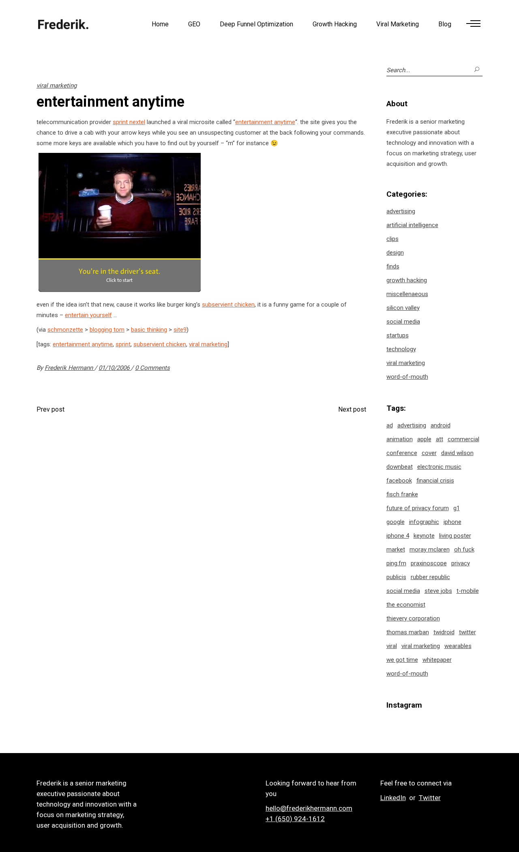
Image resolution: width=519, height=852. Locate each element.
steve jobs (438, 590)
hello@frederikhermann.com (309, 808)
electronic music (439, 466)
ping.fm (396, 563)
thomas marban (407, 632)
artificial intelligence (412, 225)
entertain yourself (88, 315)
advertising (400, 211)
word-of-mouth (407, 376)
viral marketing (56, 85)
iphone (452, 522)
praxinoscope (429, 563)
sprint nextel (129, 122)
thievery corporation (413, 618)
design (395, 252)
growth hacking (406, 280)
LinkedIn (393, 798)
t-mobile (468, 590)
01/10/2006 (115, 367)
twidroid (444, 632)
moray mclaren (430, 549)
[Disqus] (201, 528)
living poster (455, 535)
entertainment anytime (265, 122)
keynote (424, 535)
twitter (467, 632)
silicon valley (403, 307)
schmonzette (65, 329)
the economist (405, 604)
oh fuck (464, 549)
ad (389, 425)
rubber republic (430, 577)
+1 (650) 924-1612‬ (295, 819)
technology (401, 349)
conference (401, 453)
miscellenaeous (407, 294)
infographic (424, 522)
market (395, 549)
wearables (458, 646)
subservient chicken (228, 304)
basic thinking (149, 329)
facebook (399, 480)
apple (424, 439)
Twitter (430, 798)
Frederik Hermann (69, 367)
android (440, 425)
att (439, 439)
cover (429, 453)
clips (392, 239)
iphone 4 (397, 535)
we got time (402, 659)
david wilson (457, 453)
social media (403, 321)
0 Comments (152, 367)
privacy (460, 563)
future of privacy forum (417, 508)
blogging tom (107, 329)
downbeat (399, 466)
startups (397, 335)
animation (399, 439)
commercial (463, 439)
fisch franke (402, 494)
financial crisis (435, 480)
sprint (123, 344)
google (395, 522)
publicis (396, 577)
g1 (456, 508)
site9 (180, 329)
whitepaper (437, 659)
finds (392, 266)
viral (391, 646)
